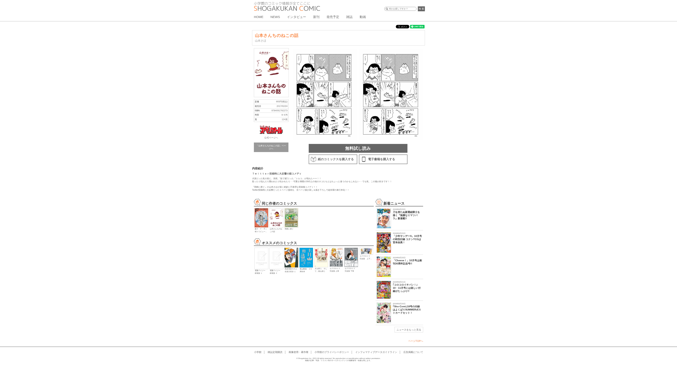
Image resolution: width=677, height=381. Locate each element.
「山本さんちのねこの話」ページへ (271, 147)
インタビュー (296, 17)
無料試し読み (358, 148)
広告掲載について (413, 352)
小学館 (257, 352)
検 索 (421, 8)
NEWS (275, 17)
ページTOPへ (415, 341)
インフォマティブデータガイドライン (376, 352)
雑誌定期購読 (275, 352)
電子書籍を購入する (381, 159)
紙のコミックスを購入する (336, 159)
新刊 (316, 17)
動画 (363, 17)
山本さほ (260, 40)
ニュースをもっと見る (409, 329)
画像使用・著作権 (298, 352)
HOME (258, 17)
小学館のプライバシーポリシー (332, 352)
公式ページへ (271, 137)
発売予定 (333, 17)
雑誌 (349, 17)
